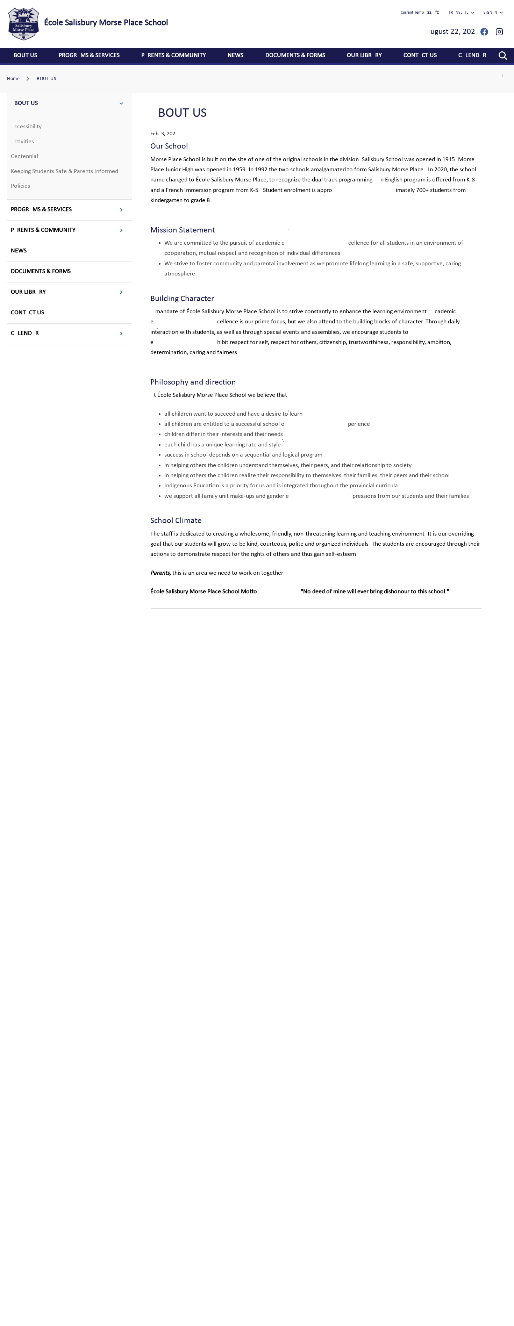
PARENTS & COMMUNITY (173, 55)
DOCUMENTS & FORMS (295, 55)
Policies (20, 186)
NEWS (235, 55)
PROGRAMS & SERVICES (89, 55)
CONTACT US (420, 55)
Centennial (24, 156)
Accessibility (26, 126)
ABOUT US (23, 55)
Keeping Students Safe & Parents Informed (64, 171)
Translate (459, 12)
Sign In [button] (490, 12)
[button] (503, 55)
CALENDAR (472, 55)
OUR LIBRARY (364, 55)
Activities (22, 141)
